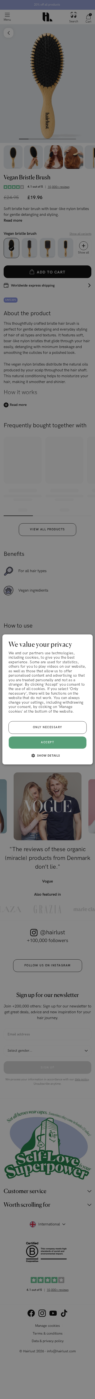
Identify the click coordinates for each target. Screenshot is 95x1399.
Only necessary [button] (47, 727)
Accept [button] (47, 742)
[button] (47, 756)
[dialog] (47, 699)
